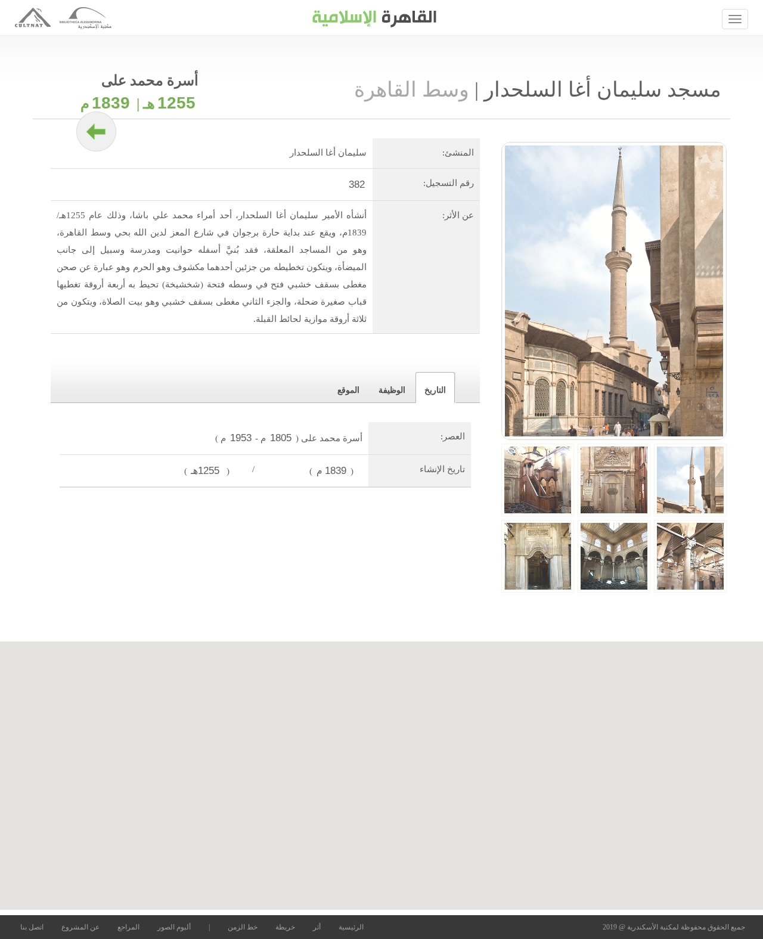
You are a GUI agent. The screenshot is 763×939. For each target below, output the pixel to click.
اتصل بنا (32, 927)
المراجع (128, 927)
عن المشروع (80, 927)
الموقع (348, 390)
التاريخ (435, 390)
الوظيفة (392, 390)
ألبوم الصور (174, 927)
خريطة (285, 927)
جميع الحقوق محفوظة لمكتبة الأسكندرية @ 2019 (674, 927)
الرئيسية (351, 927)
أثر (317, 927)
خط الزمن (243, 927)
